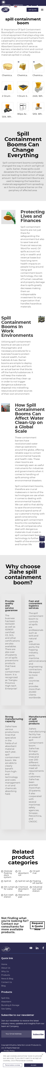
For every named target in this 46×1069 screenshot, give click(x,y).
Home (4, 964)
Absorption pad (24, 896)
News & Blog (7, 979)
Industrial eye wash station (37, 889)
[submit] (9, 6)
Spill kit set (23, 881)
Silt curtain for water (9, 888)
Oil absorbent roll (23, 873)
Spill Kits (5, 998)
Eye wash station (9, 896)
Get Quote (32, 9)
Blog (3, 986)
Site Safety (6, 1009)
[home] (5, 10)
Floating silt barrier (37, 882)
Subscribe (38, 1034)
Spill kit (7, 881)
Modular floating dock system (8, 874)
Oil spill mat (36, 872)
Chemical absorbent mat (23, 889)
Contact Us (6, 982)
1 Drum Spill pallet (27, 96)
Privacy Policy (9, 1050)
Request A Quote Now (37, 925)
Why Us (5, 971)
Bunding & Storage (10, 1005)
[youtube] (28, 7)
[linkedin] (32, 7)
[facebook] (37, 7)
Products (5, 975)
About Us (5, 968)
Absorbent (6, 1002)
